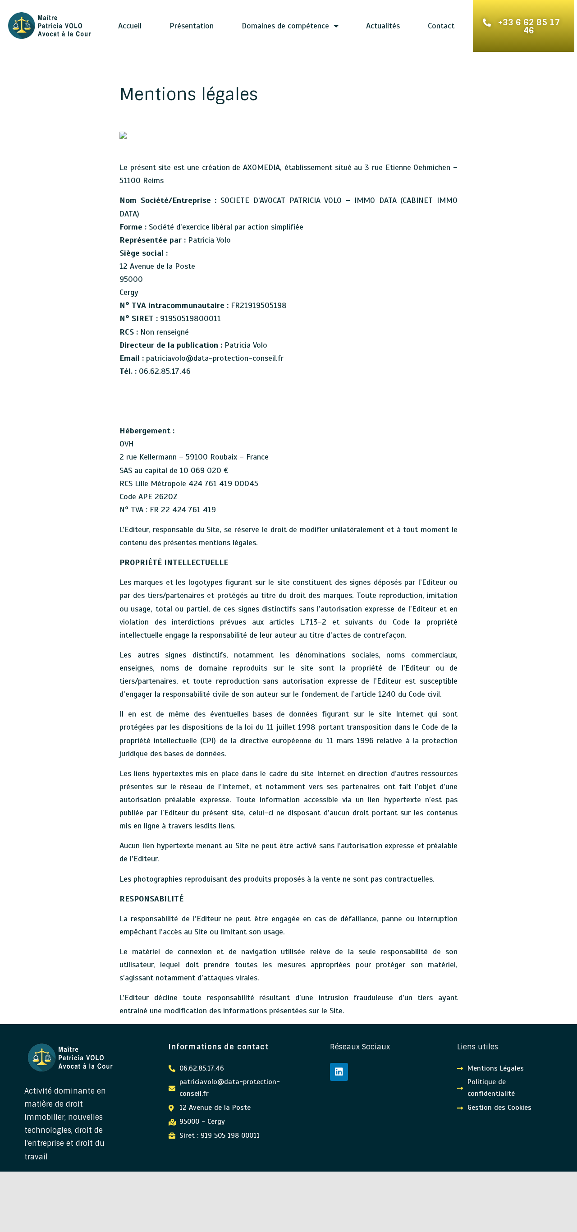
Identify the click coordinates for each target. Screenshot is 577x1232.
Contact (441, 26)
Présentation (191, 26)
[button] (524, 26)
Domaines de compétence (285, 26)
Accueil (130, 26)
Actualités (383, 26)
